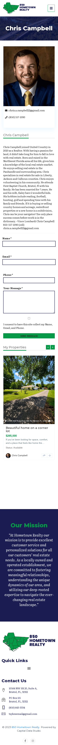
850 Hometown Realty (25, 727)
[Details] (47, 428)
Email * (7, 256)
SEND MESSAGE (29, 335)
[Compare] (53, 428)
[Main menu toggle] (51, 8)
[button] (29, 668)
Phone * (8, 274)
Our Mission (29, 525)
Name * (7, 238)
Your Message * (13, 288)
